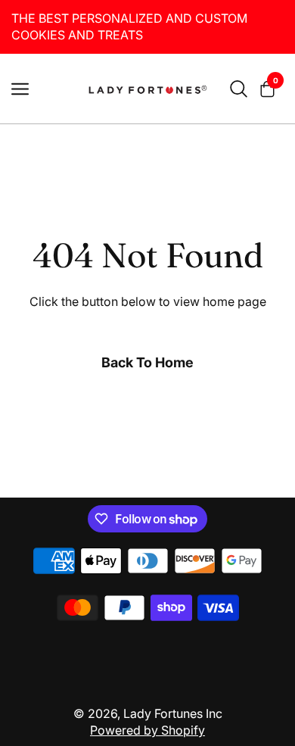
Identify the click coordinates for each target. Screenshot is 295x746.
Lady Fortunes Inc (172, 713)
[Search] (238, 88)
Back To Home (147, 362)
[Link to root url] (147, 88)
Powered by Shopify (147, 730)
